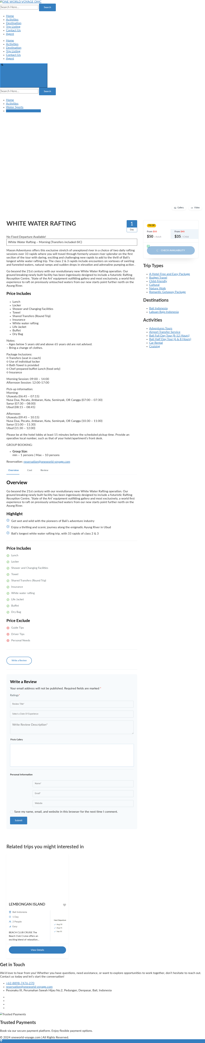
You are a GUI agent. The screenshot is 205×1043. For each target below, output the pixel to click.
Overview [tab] (13, 470)
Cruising (154, 346)
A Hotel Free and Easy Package (169, 274)
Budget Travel (158, 277)
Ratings (15, 695)
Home (10, 16)
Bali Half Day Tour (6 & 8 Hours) (170, 339)
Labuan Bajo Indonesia (164, 311)
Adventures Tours (160, 328)
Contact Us (13, 30)
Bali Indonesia (158, 308)
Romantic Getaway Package (167, 292)
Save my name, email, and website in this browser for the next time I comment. (66, 811)
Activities (12, 19)
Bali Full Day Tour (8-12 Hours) (169, 335)
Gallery (180, 208)
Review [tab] (44, 470)
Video (197, 208)
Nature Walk (157, 288)
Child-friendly (158, 281)
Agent (10, 34)
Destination (13, 23)
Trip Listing (13, 26)
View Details (37, 950)
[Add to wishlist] (64, 905)
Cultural (154, 284)
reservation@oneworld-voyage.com (47, 461)
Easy (14, 926)
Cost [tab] (29, 470)
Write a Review (19, 660)
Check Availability (173, 250)
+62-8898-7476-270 (20, 983)
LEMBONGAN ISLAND (27, 904)
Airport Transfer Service (164, 332)
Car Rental (156, 342)
